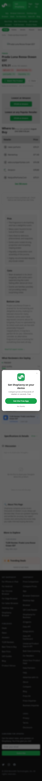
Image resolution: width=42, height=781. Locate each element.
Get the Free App (21, 401)
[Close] (37, 373)
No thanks (21, 406)
